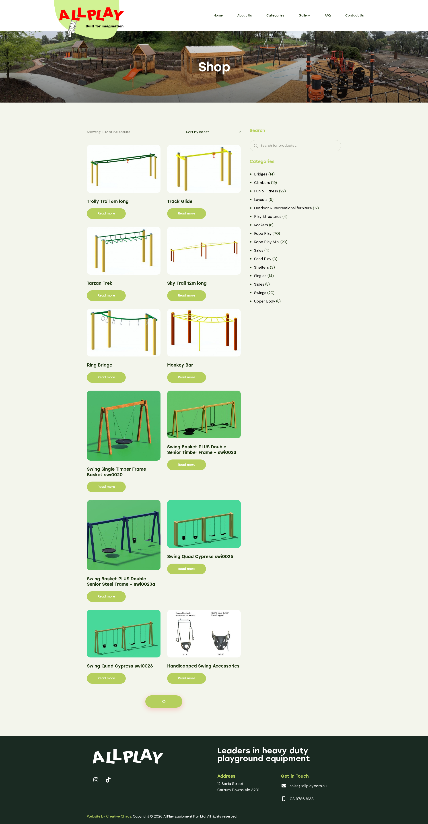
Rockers (261, 224)
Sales (258, 250)
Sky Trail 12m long (187, 283)
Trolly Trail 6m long (108, 201)
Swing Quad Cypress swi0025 (200, 556)
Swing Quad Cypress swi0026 (120, 666)
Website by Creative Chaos (109, 816)
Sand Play (262, 258)
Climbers (262, 182)
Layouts (261, 199)
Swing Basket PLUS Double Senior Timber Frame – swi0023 (201, 449)
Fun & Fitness (266, 191)
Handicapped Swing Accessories (203, 666)
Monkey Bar (180, 365)
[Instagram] (95, 779)
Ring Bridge (99, 365)
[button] (163, 701)
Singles (260, 275)
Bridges (260, 174)
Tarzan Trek (99, 283)
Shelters (261, 267)
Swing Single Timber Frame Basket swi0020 (116, 472)
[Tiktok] (108, 779)
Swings (260, 292)
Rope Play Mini (266, 241)
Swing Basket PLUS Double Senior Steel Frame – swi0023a (121, 581)
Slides (259, 284)
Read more (106, 213)
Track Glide (179, 201)
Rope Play (263, 233)
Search (254, 146)
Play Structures (267, 216)
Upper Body (264, 301)
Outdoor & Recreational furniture (283, 208)
